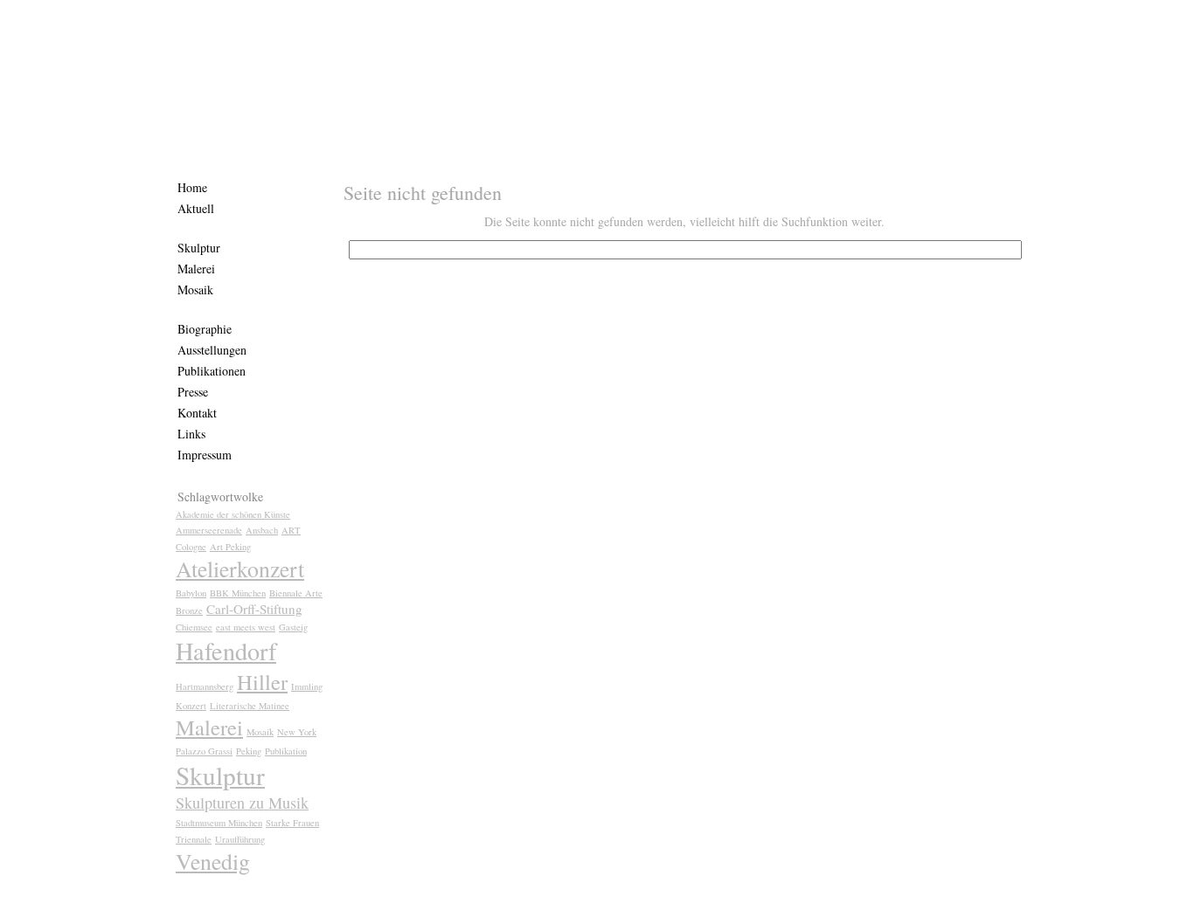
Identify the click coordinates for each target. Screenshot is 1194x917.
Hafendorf (226, 650)
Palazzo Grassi (204, 751)
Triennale (194, 839)
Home (192, 187)
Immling (307, 686)
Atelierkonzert (240, 568)
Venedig (213, 861)
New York (296, 732)
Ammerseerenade (209, 530)
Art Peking (230, 547)
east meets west (245, 627)
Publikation (286, 751)
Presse (192, 391)
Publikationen (211, 370)
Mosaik (195, 289)
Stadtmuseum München (219, 823)
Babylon (191, 593)
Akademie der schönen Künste (233, 514)
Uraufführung (240, 839)
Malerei (196, 268)
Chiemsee (194, 627)
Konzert (191, 706)
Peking (248, 751)
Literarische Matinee (249, 706)
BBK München (238, 593)
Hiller (262, 681)
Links (191, 433)
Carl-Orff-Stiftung (254, 608)
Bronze (189, 610)
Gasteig (293, 627)
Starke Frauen (292, 823)
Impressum (204, 454)
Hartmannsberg (204, 686)
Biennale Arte (296, 593)
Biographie (204, 329)
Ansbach (262, 530)
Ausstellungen (211, 349)
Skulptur (198, 247)
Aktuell (195, 208)
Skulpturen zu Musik (242, 802)
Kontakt (197, 412)
